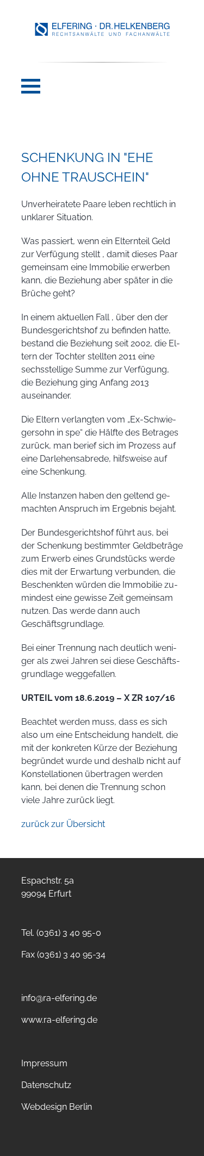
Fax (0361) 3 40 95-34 (63, 954)
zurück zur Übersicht (63, 824)
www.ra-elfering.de (59, 1020)
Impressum (44, 1063)
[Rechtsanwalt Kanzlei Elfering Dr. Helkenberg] (102, 33)
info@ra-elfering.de (59, 998)
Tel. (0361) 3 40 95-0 (61, 933)
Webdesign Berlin (56, 1107)
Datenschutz (46, 1085)
